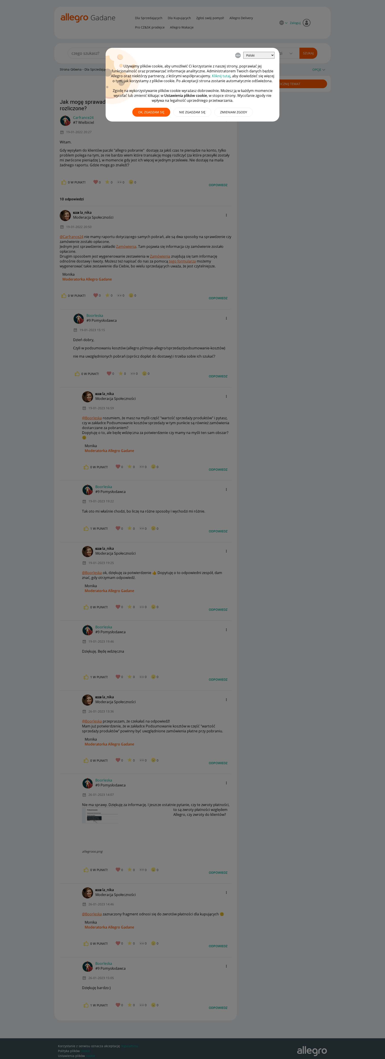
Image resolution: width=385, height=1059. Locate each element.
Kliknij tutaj (221, 75)
